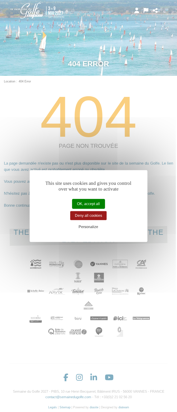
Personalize (88, 227)
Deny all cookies (88, 216)
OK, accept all (88, 204)
